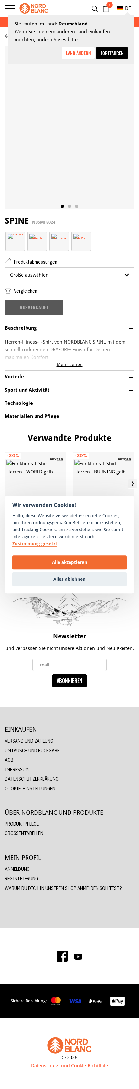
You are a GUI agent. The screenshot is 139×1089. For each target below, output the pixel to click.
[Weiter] (132, 484)
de (128, 8)
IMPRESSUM (17, 769)
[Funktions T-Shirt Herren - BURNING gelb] (103, 486)
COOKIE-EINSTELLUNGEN (30, 788)
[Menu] (9, 8)
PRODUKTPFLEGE (22, 824)
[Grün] (81, 236)
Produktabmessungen (35, 262)
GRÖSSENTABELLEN (24, 833)
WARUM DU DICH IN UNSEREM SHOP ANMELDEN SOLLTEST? (63, 888)
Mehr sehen (70, 364)
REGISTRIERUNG (21, 878)
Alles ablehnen (69, 579)
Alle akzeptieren (69, 562)
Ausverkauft (34, 307)
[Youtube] (78, 956)
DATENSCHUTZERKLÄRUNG (32, 779)
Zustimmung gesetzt (34, 543)
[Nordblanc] (33, 8)
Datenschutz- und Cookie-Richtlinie (69, 1066)
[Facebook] (62, 956)
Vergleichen (25, 291)
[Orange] (59, 236)
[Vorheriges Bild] (6, 484)
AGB (9, 760)
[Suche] (95, 9)
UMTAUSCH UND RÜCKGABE (32, 750)
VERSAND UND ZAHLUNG (29, 741)
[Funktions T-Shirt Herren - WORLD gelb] (35, 486)
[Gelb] (15, 236)
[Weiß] (37, 236)
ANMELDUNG (17, 869)
